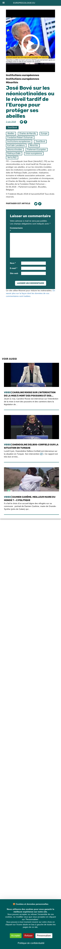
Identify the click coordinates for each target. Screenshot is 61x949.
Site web (14, 273)
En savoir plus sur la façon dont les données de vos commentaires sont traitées (30, 293)
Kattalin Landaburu (16, 145)
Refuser (28, 935)
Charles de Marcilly (27, 133)
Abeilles (10, 133)
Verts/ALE (12, 157)
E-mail (13, 268)
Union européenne (34, 153)
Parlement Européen (36, 149)
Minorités (12, 82)
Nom (13, 263)
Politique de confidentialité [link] (31, 943)
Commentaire (15, 229)
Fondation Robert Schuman (20, 137)
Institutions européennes (22, 75)
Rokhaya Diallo (14, 153)
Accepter (15, 935)
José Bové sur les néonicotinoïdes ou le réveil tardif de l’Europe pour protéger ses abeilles (30, 102)
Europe (44, 133)
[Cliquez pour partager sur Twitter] (21, 122)
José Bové (12, 127)
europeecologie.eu (24, 3)
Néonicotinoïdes (14, 149)
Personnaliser (44, 935)
